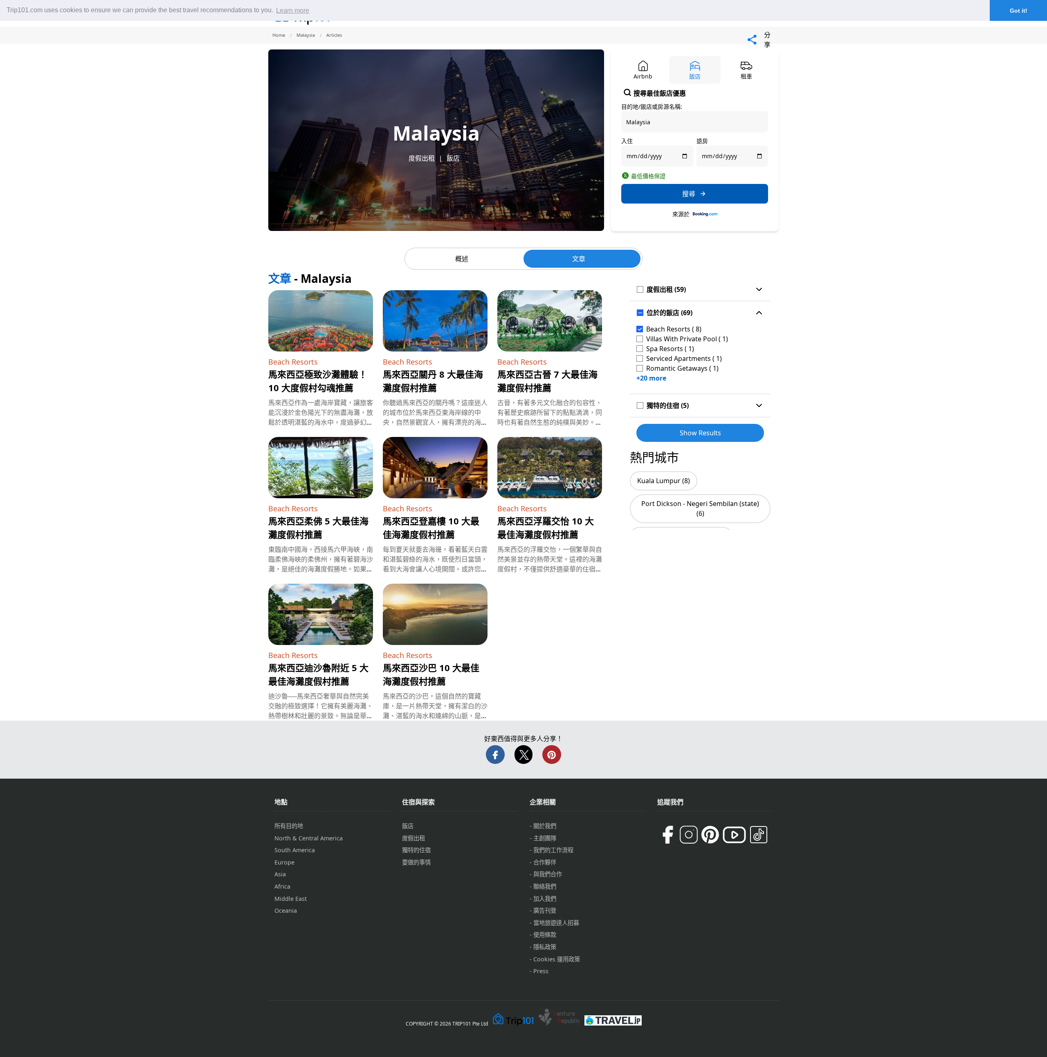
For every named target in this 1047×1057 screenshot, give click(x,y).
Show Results (700, 432)
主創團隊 (544, 838)
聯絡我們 (544, 886)
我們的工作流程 (553, 850)
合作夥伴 (544, 862)
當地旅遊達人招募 (556, 923)
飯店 (453, 158)
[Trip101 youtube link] (734, 835)
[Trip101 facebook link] (667, 834)
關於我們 (544, 826)
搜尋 (688, 193)
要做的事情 (416, 862)
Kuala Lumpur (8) (663, 480)
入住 (627, 141)
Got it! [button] (1018, 10)
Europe (284, 862)
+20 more (651, 378)
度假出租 (422, 158)
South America (294, 850)
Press (540, 971)
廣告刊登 (544, 910)
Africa (282, 886)
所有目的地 (288, 826)
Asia (280, 874)
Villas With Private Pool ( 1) (687, 338)
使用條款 (544, 934)
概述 (461, 258)
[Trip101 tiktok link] (758, 834)
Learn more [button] (292, 10)
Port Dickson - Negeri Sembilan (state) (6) (700, 508)
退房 (702, 141)
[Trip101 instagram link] (689, 834)
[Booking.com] (705, 214)
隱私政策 (544, 947)
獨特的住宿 (416, 850)
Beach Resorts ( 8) (673, 329)
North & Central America (308, 838)
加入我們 (544, 898)
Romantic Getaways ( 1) (682, 368)
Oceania (285, 910)
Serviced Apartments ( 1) (684, 358)
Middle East (290, 898)
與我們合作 (547, 874)
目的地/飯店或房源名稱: (651, 106)
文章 (578, 258)
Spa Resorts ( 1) (670, 348)
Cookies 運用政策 (556, 959)
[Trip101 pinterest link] (710, 834)
